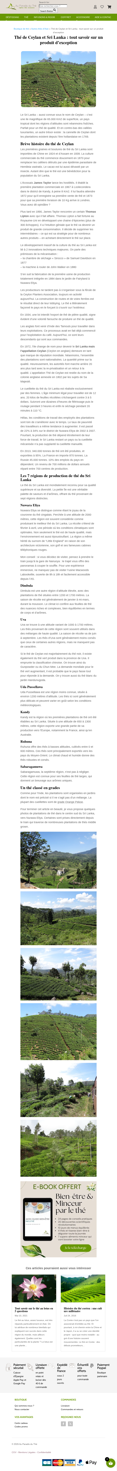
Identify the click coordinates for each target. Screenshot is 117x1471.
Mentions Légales (26, 1452)
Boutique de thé (21, 29)
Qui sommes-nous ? (24, 1405)
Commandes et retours (72, 1409)
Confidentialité (44, 1452)
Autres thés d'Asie (40, 29)
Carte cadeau (21, 1423)
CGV (14, 1452)
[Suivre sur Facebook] (63, 1423)
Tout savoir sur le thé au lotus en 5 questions (34, 1309)
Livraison (65, 1405)
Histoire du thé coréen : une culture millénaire (83, 1309)
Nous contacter (22, 1409)
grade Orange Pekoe (70, 802)
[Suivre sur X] (70, 1423)
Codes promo (21, 1426)
